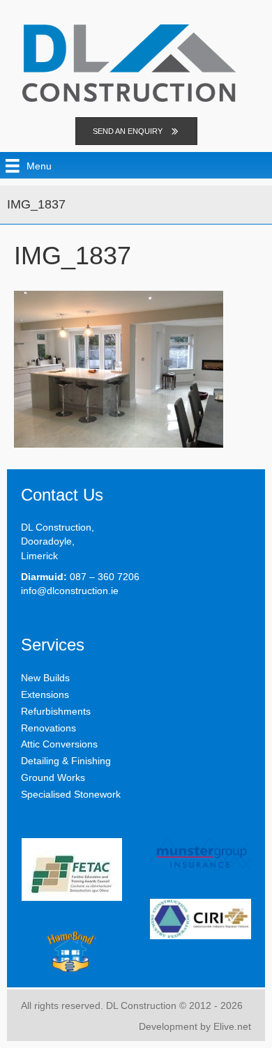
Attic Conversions (59, 744)
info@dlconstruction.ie (70, 590)
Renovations (48, 728)
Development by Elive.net (195, 1026)
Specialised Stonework (71, 794)
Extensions (45, 694)
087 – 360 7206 (104, 576)
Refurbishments (56, 711)
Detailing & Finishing (66, 760)
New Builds (45, 677)
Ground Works (53, 777)
